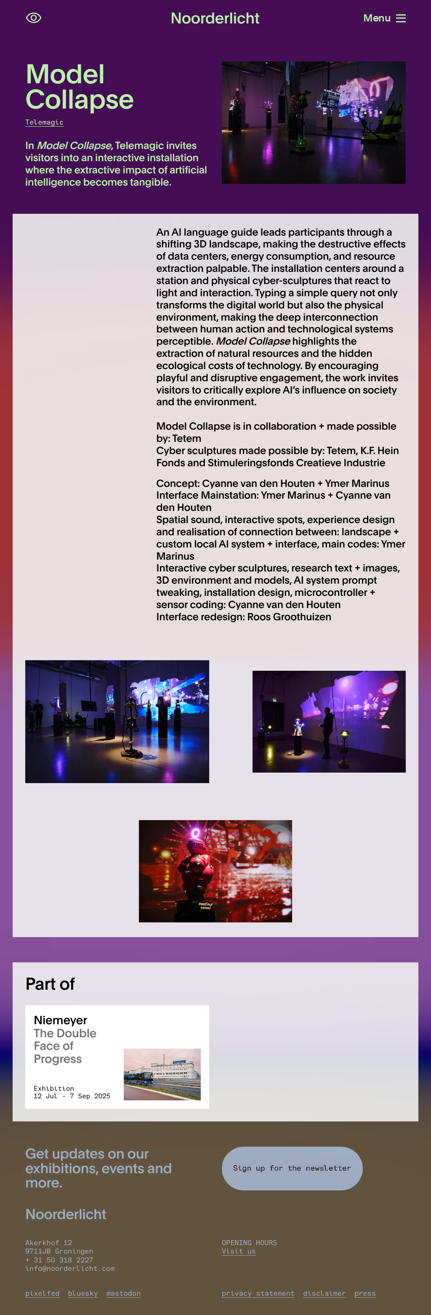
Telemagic (44, 122)
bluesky (83, 1293)
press (365, 1293)
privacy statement (258, 1293)
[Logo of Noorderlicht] (216, 18)
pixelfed (42, 1293)
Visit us (239, 1251)
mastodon (123, 1293)
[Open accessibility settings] (33, 18)
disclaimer (324, 1293)
